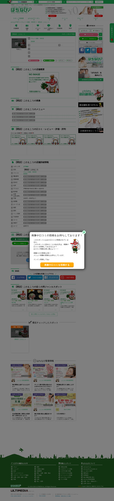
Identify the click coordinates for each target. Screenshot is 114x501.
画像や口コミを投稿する (57, 265)
